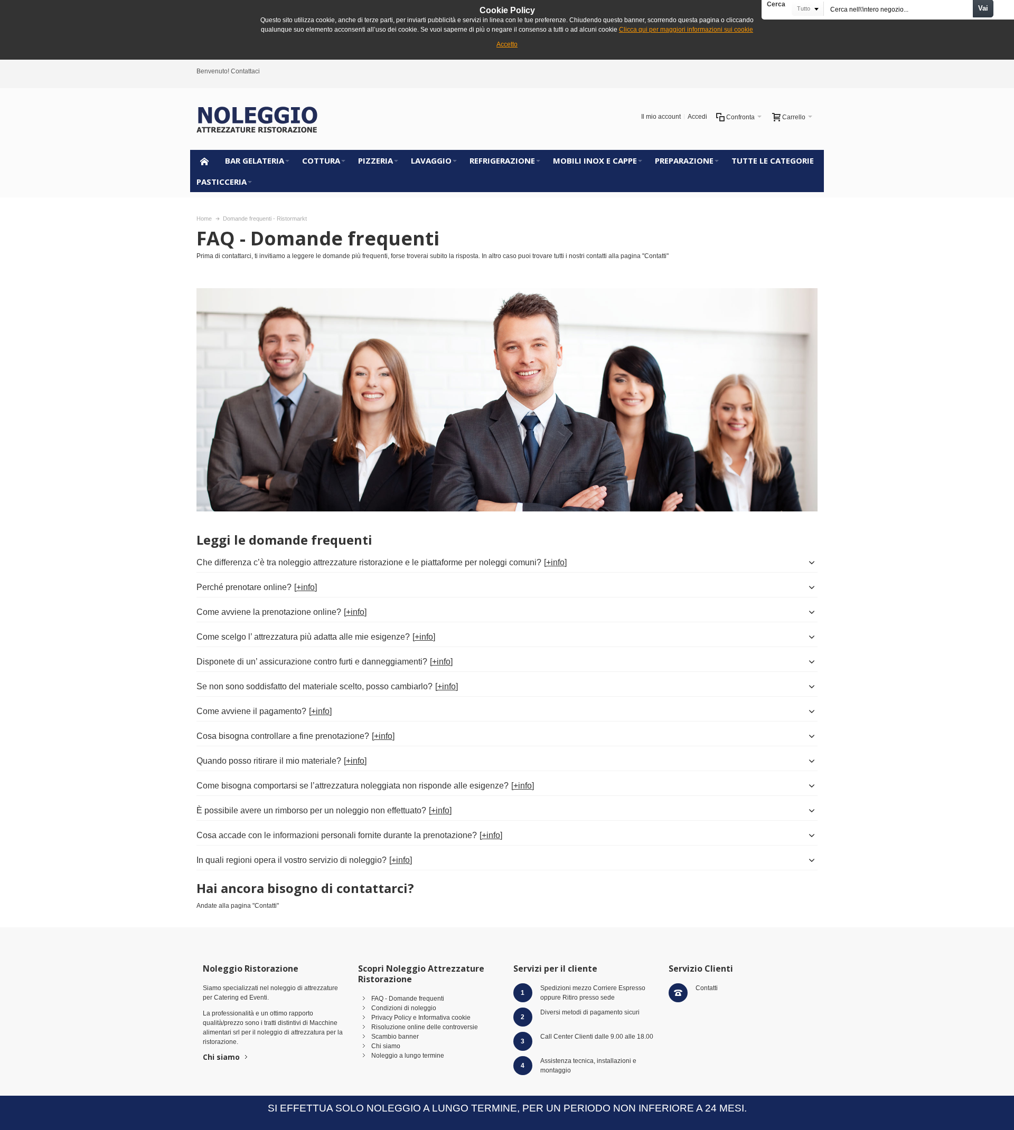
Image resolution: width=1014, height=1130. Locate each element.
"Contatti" (655, 256)
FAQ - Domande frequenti (407, 998)
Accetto (507, 44)
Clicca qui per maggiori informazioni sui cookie (686, 29)
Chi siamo (221, 1057)
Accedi (697, 116)
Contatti (707, 988)
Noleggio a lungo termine (407, 1055)
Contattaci (245, 71)
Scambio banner (395, 1036)
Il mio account (661, 116)
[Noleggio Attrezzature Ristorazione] (257, 119)
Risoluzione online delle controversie (424, 1027)
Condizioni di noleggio (403, 1008)
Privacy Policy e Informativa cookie (421, 1017)
